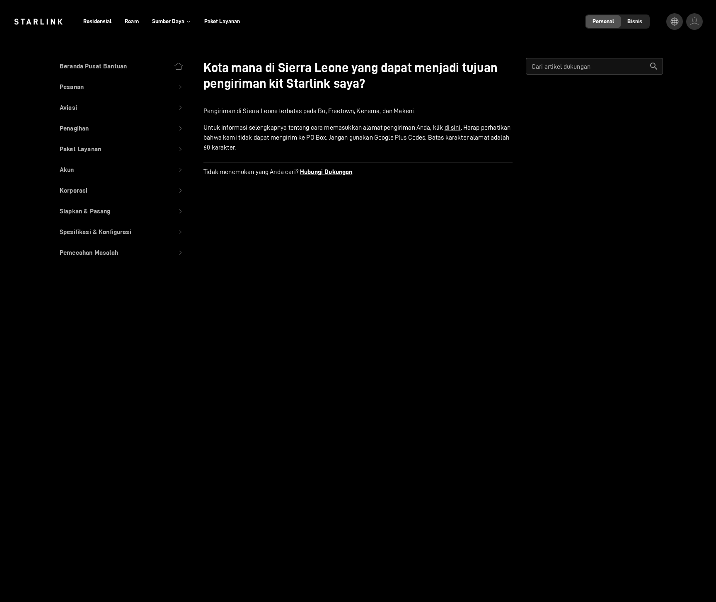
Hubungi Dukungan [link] (326, 172)
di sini (453, 127)
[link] (38, 21)
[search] (654, 66)
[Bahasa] (674, 21)
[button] (121, 87)
